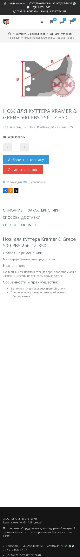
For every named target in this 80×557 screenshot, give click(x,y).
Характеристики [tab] (44, 210)
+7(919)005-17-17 (40, 7)
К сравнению (37, 182)
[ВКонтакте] (5, 190)
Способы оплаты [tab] (19, 224)
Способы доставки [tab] (21, 217)
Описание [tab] (12, 210)
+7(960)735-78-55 (62, 3)
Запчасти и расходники (30, 33)
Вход (44, 11)
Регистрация (58, 11)
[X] (16, 190)
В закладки (14, 182)
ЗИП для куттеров (61, 33)
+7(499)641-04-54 (41, 3)
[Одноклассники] (10, 190)
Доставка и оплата (25, 11)
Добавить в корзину (26, 159)
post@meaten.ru (15, 3)
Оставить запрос (23, 169)
